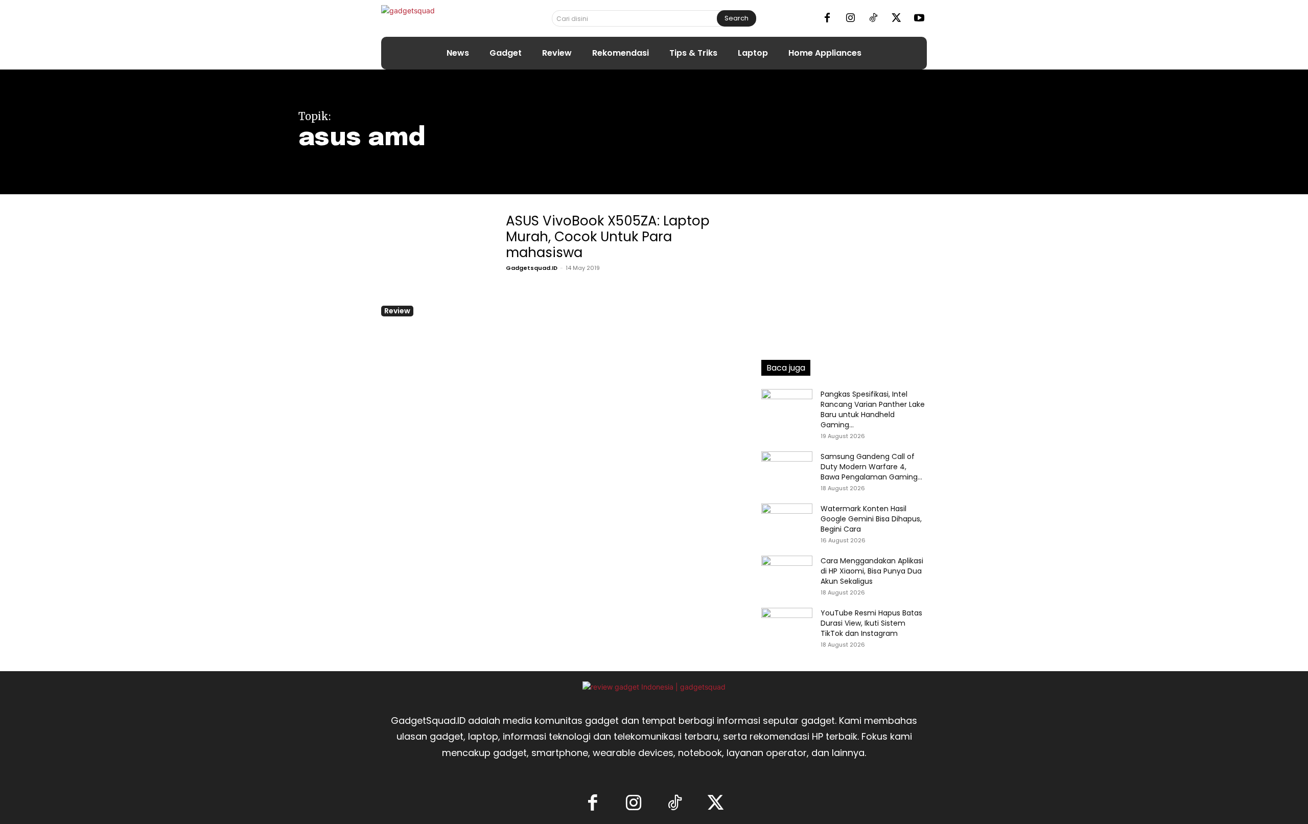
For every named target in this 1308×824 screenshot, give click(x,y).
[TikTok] (873, 18)
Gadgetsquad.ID (531, 268)
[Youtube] (919, 18)
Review (397, 311)
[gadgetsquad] (440, 18)
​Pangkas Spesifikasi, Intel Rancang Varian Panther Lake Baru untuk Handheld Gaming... (873, 409)
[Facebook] (827, 18)
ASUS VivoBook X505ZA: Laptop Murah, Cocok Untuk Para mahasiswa (608, 237)
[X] (896, 18)
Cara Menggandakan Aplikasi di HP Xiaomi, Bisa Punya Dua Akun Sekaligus (872, 571)
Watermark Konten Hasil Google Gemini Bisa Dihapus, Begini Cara (871, 518)
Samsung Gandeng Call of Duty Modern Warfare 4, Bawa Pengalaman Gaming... (871, 466)
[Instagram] (850, 18)
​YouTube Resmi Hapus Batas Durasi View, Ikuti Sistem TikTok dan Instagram (871, 623)
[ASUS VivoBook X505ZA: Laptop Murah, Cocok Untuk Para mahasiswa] (434, 263)
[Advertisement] (844, 273)
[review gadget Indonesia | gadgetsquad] (654, 686)
